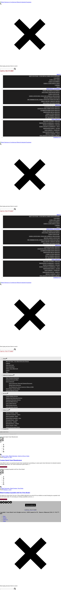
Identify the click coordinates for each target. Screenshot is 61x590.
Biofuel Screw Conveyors (52, 97)
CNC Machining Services (52, 117)
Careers (57, 85)
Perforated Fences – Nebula (51, 132)
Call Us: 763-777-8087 (7, 71)
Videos (4, 521)
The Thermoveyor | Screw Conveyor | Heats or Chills (43, 99)
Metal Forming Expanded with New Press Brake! (15, 492)
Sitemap (4, 517)
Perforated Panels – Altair (51, 128)
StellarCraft (56, 119)
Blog (58, 87)
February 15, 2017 (7, 457)
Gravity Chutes (4, 456)
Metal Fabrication (13, 456)
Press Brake (20, 488)
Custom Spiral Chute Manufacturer (11, 460)
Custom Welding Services (52, 106)
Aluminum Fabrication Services (50, 110)
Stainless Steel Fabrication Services (48, 108)
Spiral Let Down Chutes (23, 456)
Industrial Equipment (53, 88)
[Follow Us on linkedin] (3, 503)
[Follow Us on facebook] (1, 503)
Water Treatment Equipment (51, 90)
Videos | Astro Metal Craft (51, 83)
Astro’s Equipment (54, 81)
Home (4, 516)
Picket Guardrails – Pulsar (51, 124)
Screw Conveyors (53, 94)
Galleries (57, 78)
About (59, 74)
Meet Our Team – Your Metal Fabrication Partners (44, 76)
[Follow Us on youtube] (11, 503)
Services (58, 105)
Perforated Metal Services (51, 112)
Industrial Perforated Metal (51, 92)
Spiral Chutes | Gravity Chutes (50, 101)
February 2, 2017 (7, 489)
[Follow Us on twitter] (8, 503)
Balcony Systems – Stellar (51, 121)
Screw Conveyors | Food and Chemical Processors (44, 96)
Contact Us (57, 137)
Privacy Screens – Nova (53, 133)
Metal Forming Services (52, 115)
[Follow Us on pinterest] (6, 503)
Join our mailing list (30, 505)
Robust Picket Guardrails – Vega (49, 126)
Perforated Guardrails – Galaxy (49, 123)
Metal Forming (13, 488)
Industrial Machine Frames (51, 103)
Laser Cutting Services (53, 114)
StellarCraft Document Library (50, 135)
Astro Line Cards (54, 79)
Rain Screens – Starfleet (52, 130)
